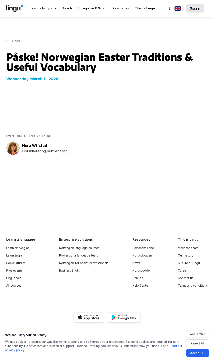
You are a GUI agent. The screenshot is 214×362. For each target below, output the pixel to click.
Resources (120, 8)
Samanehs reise (143, 248)
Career (182, 270)
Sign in (195, 8)
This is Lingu (145, 8)
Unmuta (137, 278)
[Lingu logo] (18, 8)
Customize (197, 333)
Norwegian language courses (79, 248)
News (136, 263)
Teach (67, 8)
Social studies (15, 263)
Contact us (185, 278)
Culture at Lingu (189, 263)
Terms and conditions (193, 285)
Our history (185, 255)
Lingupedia (13, 278)
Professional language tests (78, 255)
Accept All (197, 353)
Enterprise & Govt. (92, 8)
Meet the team (188, 248)
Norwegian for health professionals (83, 263)
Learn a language (43, 8)
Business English (70, 270)
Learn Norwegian (17, 248)
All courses (13, 285)
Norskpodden (141, 270)
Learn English (15, 255)
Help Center (140, 285)
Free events (14, 270)
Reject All (198, 343)
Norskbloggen (142, 255)
